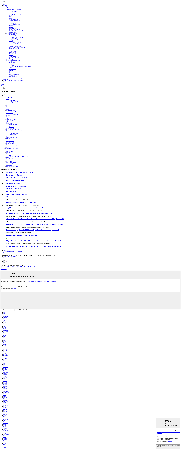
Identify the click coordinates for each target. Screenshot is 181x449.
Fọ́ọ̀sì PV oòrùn (12, 69)
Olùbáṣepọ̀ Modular (16, 24)
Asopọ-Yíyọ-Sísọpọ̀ (13, 53)
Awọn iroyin (6, 79)
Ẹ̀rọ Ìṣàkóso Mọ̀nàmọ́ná (11, 33)
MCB (10, 10)
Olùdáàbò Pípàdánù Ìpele (14, 20)
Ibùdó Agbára (12, 62)
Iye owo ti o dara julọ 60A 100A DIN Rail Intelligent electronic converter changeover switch (32, 230)
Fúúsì (10, 71)
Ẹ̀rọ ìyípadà (11, 64)
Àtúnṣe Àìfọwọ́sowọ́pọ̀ (14, 48)
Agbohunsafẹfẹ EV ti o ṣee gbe (16, 78)
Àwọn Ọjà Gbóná (5, 266)
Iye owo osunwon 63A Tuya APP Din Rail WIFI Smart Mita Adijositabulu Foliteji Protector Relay (34, 224)
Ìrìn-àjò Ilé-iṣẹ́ (9, 6)
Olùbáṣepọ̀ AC (12, 23)
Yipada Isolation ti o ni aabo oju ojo (17, 47)
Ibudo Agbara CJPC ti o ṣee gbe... (16, 186)
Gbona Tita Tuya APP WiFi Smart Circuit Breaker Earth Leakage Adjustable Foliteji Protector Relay (35, 219)
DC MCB (11, 61)
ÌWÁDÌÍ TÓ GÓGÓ (30, 266)
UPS (13, 65)
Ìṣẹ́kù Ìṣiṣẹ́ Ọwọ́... (11, 197)
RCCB (10, 15)
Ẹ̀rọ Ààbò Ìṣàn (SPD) (14, 75)
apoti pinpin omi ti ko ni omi (15, 125)
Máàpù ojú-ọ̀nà (13, 266)
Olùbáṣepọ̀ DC (12, 67)
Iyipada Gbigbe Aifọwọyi (15, 29)
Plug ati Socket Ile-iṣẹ (17, 42)
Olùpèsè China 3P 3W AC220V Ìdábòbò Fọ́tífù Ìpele (21, 235)
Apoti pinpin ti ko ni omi (17, 37)
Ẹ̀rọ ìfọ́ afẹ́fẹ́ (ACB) (13, 39)
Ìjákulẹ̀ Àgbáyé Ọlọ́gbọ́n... (14, 175)
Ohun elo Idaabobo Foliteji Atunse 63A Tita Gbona (21, 202)
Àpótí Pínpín (12, 34)
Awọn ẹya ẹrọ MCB (16, 14)
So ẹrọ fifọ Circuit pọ (16, 13)
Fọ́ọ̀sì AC (11, 27)
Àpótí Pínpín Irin (15, 36)
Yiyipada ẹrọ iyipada (13, 28)
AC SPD (11, 25)
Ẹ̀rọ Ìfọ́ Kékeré (15, 11)
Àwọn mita (11, 50)
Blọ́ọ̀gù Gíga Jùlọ (21, 266)
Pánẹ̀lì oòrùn (12, 72)
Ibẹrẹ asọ (11, 55)
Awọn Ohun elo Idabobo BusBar (16, 30)
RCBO (10, 16)
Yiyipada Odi (15, 43)
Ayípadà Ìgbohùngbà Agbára (15, 46)
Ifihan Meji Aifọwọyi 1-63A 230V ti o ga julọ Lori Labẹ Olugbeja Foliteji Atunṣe (29, 213)
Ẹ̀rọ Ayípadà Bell (13, 56)
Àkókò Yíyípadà (12, 51)
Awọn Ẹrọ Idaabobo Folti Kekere (13, 9)
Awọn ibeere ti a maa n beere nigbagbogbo (13, 80)
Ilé (4, 4)
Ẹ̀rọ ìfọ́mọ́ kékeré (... (12, 191)
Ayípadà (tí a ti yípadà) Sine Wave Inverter (21, 66)
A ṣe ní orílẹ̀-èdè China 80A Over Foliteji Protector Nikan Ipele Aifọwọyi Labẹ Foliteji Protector (33, 246)
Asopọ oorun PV (13, 76)
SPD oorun (11, 70)
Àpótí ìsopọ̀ (14, 38)
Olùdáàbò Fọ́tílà (12, 32)
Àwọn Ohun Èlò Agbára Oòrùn (13, 60)
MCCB (10, 18)
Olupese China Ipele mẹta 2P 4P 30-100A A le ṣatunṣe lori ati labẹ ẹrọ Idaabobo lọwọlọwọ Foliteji (34, 241)
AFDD (10, 22)
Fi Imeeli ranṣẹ (4, 269)
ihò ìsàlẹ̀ (11, 41)
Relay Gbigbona (12, 52)
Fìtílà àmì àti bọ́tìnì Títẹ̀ (14, 57)
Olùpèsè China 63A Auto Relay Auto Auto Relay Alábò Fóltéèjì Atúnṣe (26, 208)
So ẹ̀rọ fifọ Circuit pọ (14, 101)
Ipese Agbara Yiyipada (14, 74)
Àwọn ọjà (5, 8)
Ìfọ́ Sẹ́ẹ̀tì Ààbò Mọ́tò (13, 19)
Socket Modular (15, 44)
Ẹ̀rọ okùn (11, 58)
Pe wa (4, 81)
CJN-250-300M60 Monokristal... (15, 180)
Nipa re (5, 5)
